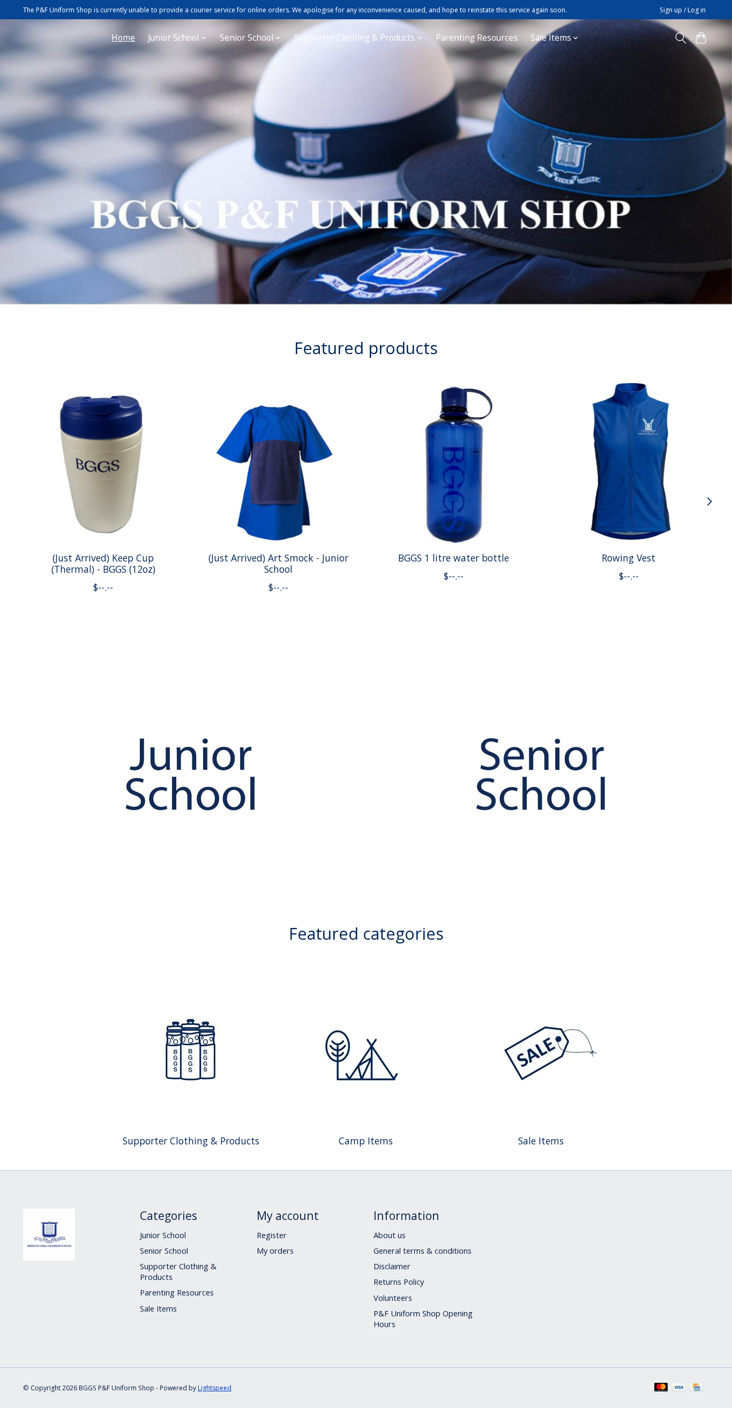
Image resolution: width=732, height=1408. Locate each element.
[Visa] (679, 1388)
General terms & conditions (423, 1250)
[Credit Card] (696, 1388)
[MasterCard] (661, 1388)
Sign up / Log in (683, 9)
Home (123, 37)
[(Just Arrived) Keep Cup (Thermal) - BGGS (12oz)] (103, 463)
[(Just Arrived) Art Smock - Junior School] (278, 463)
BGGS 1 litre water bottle (453, 557)
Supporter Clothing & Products (191, 1140)
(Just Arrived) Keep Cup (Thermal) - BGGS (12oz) (103, 563)
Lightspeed (214, 1387)
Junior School (163, 1235)
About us (390, 1235)
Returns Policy (399, 1281)
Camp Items (366, 1140)
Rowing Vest (628, 557)
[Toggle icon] (680, 38)
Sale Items (541, 1140)
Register (272, 1235)
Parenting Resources (477, 37)
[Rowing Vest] (629, 463)
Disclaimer (392, 1266)
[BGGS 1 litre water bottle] (454, 463)
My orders (275, 1250)
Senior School (164, 1250)
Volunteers (393, 1297)
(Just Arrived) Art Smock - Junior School (278, 563)
